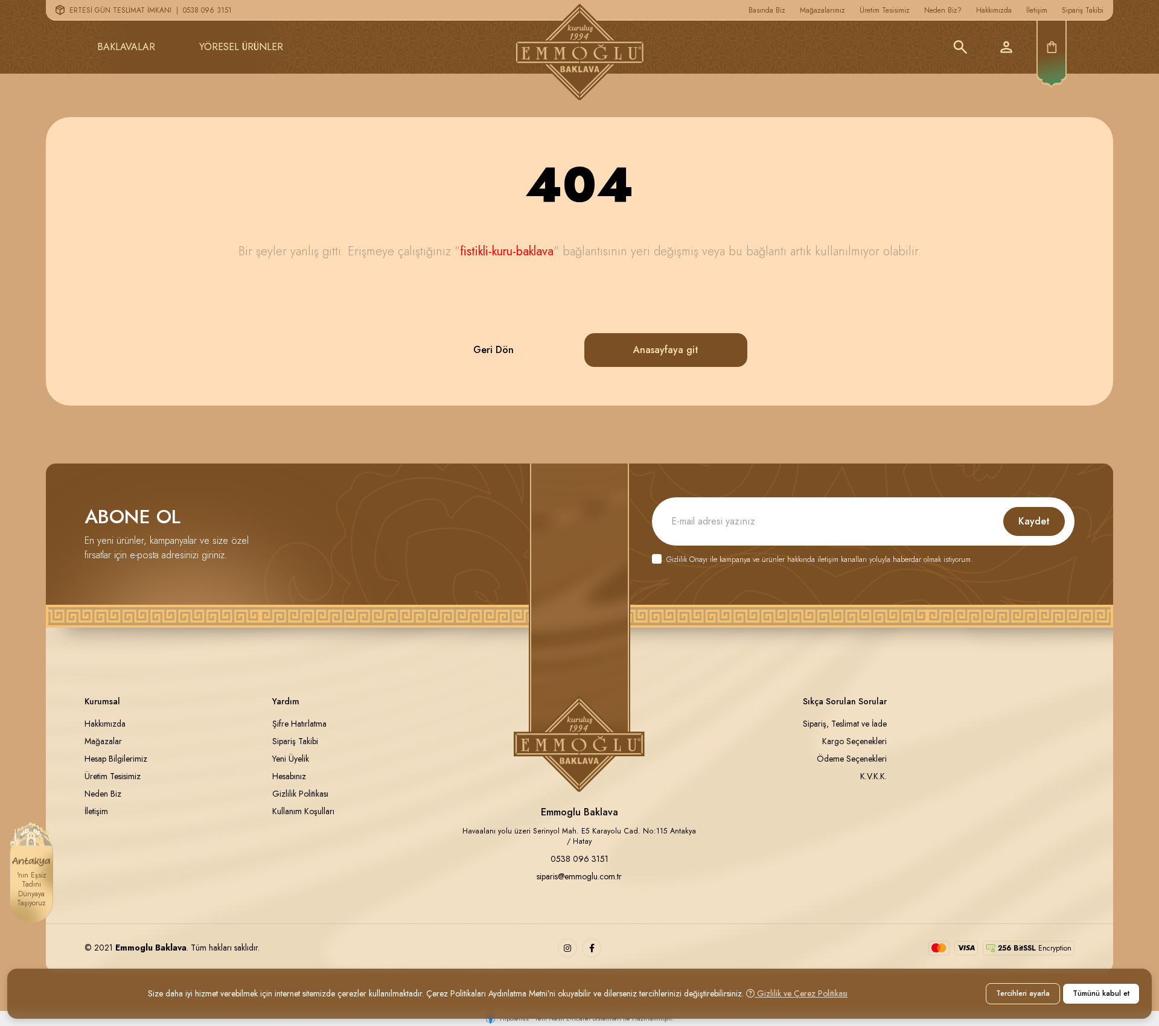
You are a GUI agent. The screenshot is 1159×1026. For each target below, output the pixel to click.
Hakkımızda (994, 10)
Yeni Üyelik (290, 759)
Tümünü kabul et (1101, 993)
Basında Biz (767, 10)
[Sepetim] (1051, 47)
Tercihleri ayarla (1023, 993)
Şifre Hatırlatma (299, 724)
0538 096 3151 (207, 10)
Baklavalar (126, 47)
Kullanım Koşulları (303, 811)
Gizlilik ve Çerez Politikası (801, 993)
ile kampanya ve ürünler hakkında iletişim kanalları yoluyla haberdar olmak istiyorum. (819, 560)
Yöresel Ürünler (241, 47)
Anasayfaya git (665, 350)
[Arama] (960, 47)
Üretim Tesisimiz (885, 10)
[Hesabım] (1006, 47)
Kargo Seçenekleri (854, 741)
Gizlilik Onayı (686, 559)
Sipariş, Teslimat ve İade (845, 724)
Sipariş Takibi (1082, 10)
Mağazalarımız (822, 10)
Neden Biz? (943, 10)
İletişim (1036, 10)
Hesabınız (289, 776)
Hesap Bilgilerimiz (116, 759)
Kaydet (1034, 521)
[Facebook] (591, 948)
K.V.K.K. (873, 776)
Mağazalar (103, 741)
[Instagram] (567, 948)
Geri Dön (493, 350)
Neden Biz (103, 794)
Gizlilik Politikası (300, 794)
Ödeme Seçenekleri (852, 759)
